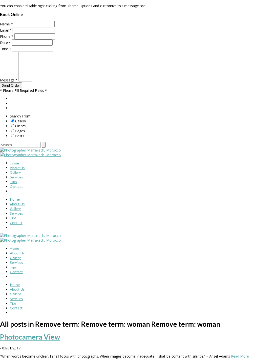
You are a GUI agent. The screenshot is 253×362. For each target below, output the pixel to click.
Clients (20, 126)
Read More (240, 356)
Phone (6, 36)
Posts (19, 135)
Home (14, 163)
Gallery (20, 121)
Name (6, 24)
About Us (17, 168)
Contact (16, 186)
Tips (13, 182)
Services (16, 177)
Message (9, 80)
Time (5, 48)
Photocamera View (30, 337)
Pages (20, 131)
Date (5, 42)
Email (6, 30)
